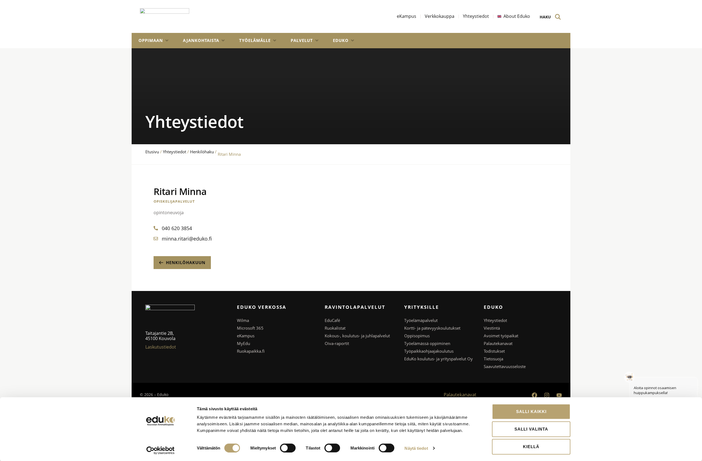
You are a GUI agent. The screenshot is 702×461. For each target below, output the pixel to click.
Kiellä (531, 446)
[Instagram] (547, 395)
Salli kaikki (531, 411)
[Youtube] (559, 395)
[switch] (288, 447)
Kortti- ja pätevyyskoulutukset (432, 328)
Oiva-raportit (337, 343)
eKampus (245, 335)
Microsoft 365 (250, 328)
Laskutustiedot (160, 347)
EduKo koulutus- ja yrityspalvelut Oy (438, 358)
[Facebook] (534, 395)
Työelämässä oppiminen (427, 343)
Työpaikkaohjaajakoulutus (429, 351)
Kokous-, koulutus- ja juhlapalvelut (357, 335)
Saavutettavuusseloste (505, 366)
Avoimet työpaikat (501, 335)
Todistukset (494, 351)
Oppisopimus (417, 335)
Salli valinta (531, 429)
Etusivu (152, 151)
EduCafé (332, 320)
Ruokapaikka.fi (251, 351)
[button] (154, 40)
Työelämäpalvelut (421, 320)
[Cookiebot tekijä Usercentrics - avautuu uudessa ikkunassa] (161, 450)
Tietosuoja (493, 358)
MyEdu (243, 343)
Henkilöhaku (202, 151)
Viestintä (492, 328)
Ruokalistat (335, 328)
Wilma (243, 320)
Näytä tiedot (416, 448)
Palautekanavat (498, 343)
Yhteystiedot (174, 151)
